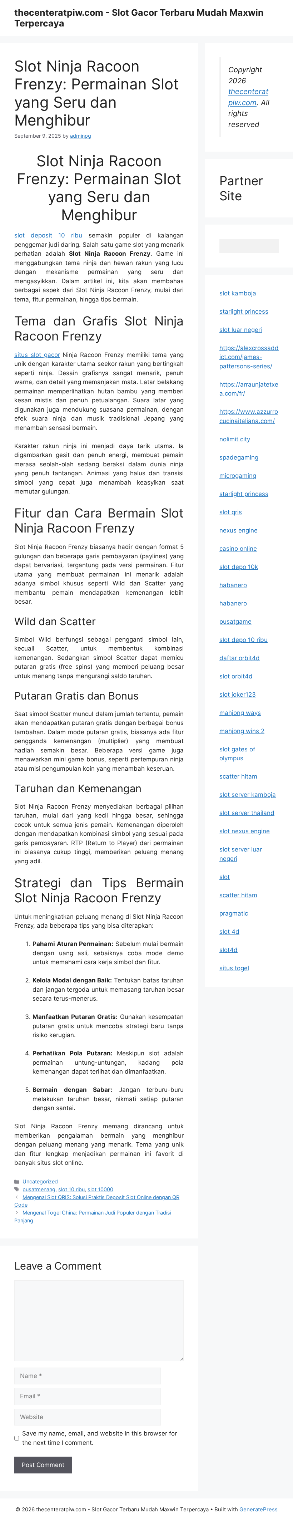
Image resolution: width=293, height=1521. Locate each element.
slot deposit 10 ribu (48, 235)
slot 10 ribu (71, 1189)
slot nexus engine (244, 831)
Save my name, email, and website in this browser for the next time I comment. (99, 1438)
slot (224, 876)
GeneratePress (258, 1509)
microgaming (237, 475)
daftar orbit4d (239, 658)
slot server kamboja (247, 794)
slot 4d (229, 931)
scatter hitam (238, 776)
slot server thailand (246, 812)
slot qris (230, 512)
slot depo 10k (238, 566)
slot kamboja (237, 293)
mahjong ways (240, 712)
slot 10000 (100, 1189)
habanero (233, 585)
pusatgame (235, 621)
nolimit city (234, 439)
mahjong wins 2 (241, 731)
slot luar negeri (240, 329)
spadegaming (238, 457)
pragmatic (233, 913)
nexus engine (238, 530)
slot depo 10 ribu (243, 639)
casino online (238, 548)
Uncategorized (40, 1181)
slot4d (228, 949)
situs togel (234, 968)
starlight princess (243, 311)
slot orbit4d (236, 676)
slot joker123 (237, 694)
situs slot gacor (37, 354)
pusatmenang (39, 1189)
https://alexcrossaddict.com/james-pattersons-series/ (249, 357)
